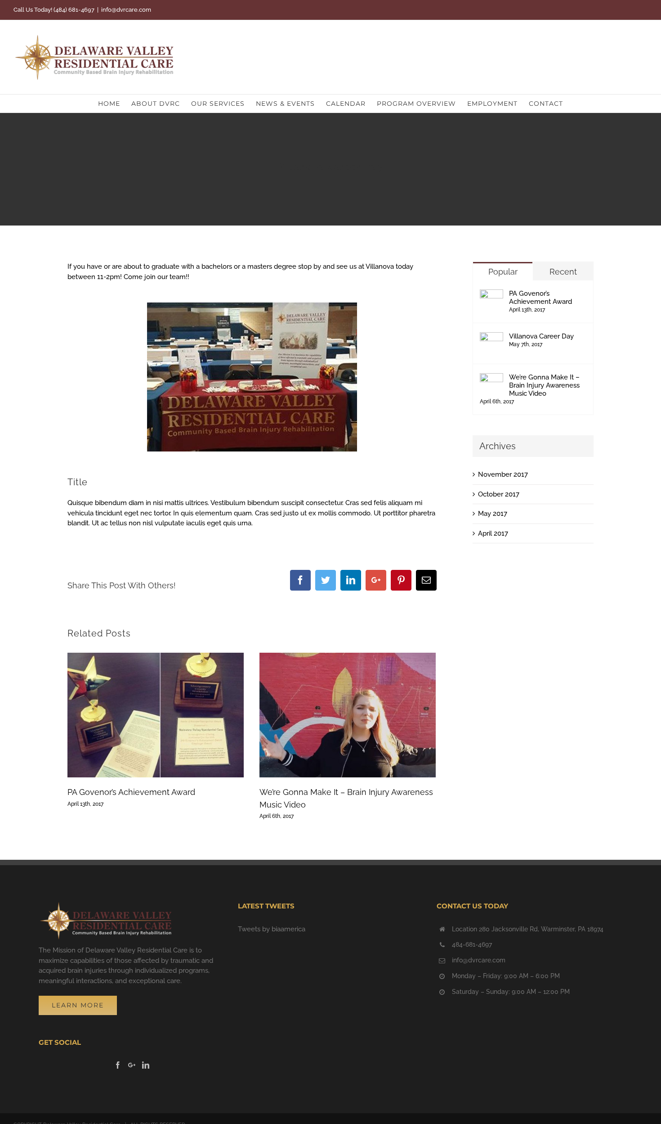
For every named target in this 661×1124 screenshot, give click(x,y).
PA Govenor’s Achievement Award (131, 792)
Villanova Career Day (541, 336)
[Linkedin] (145, 1065)
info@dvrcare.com (126, 9)
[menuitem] (114, 104)
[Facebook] (117, 1065)
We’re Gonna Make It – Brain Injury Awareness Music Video (544, 385)
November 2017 (503, 474)
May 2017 (492, 514)
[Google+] (131, 1065)
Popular (503, 271)
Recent (563, 271)
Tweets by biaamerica (271, 929)
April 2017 (493, 533)
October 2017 (498, 494)
